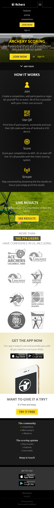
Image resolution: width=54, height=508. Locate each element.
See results (27, 218)
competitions (27, 19)
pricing (27, 15)
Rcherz (20, 4)
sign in (27, 30)
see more (28, 66)
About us (27, 433)
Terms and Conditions (27, 504)
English (27, 496)
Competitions (27, 427)
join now (27, 25)
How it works (27, 444)
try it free (27, 411)
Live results (27, 451)
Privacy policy (27, 501)
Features (27, 447)
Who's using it (27, 430)
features (27, 11)
